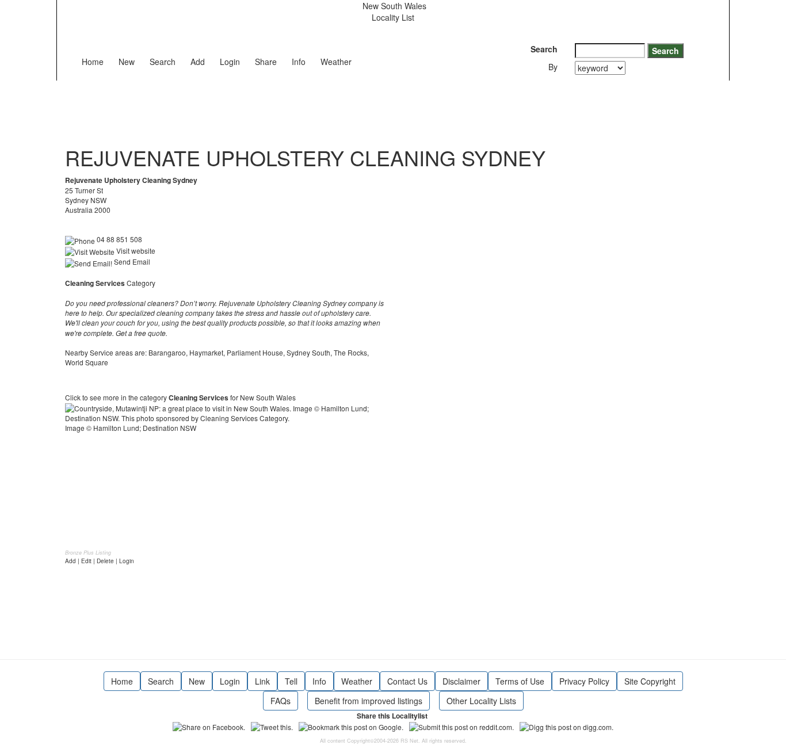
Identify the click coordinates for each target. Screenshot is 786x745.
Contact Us (407, 681)
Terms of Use (519, 681)
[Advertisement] (274, 106)
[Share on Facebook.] (209, 726)
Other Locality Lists (481, 700)
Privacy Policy (584, 681)
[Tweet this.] (272, 726)
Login (230, 61)
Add (197, 61)
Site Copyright (650, 681)
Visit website (135, 250)
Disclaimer (461, 681)
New (127, 61)
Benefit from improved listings (368, 700)
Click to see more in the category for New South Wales (180, 397)
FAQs (280, 700)
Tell (291, 681)
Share (266, 61)
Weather (336, 61)
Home (93, 61)
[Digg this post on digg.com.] (566, 726)
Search (162, 61)
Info (299, 61)
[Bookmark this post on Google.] (351, 726)
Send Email (131, 261)
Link (262, 681)
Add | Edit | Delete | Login (99, 561)
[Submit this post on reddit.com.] (461, 726)
